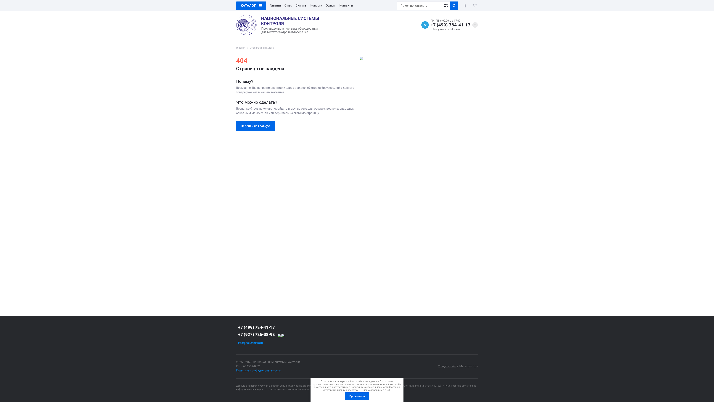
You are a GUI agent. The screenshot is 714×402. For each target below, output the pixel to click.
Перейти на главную (255, 126)
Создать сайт (447, 366)
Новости (316, 5)
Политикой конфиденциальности (370, 387)
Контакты (346, 5)
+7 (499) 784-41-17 (450, 25)
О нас (288, 5)
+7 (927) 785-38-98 (256, 334)
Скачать (301, 5)
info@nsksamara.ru (250, 343)
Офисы (331, 5)
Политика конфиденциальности (258, 370)
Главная (275, 5)
